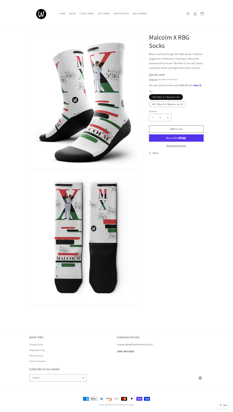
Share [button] (156, 153)
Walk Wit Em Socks (112, 405)
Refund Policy (36, 355)
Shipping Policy (37, 350)
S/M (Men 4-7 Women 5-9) (166, 97)
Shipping (153, 79)
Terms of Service (37, 361)
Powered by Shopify (126, 405)
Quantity (153, 111)
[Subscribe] (82, 378)
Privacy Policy (36, 344)
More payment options (176, 145)
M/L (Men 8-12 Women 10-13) (167, 104)
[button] (188, 13)
